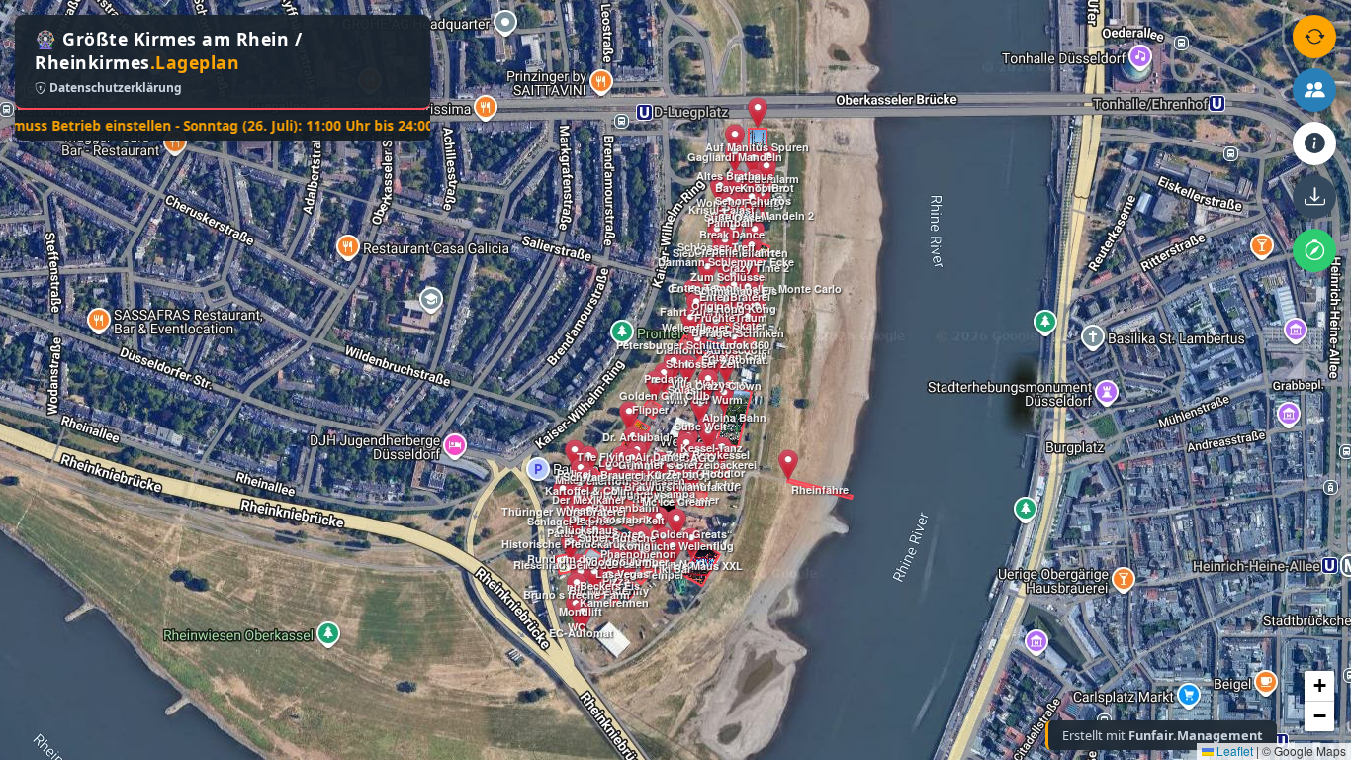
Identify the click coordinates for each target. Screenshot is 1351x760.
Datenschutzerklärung (114, 87)
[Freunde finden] (1314, 90)
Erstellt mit (1162, 735)
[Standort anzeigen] (1314, 250)
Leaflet (1233, 750)
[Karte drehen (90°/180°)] (1314, 36)
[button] (571, 546)
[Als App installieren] (1314, 197)
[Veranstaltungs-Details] (1314, 143)
